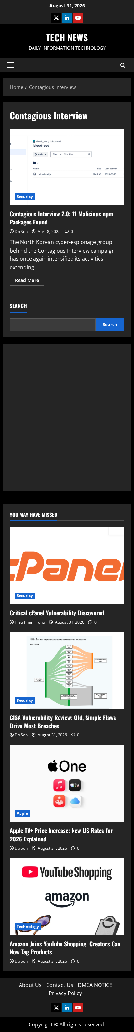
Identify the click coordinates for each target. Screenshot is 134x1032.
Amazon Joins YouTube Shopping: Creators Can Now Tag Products (65, 947)
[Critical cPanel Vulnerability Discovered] (67, 565)
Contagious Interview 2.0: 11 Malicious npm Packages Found (67, 167)
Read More (29, 281)
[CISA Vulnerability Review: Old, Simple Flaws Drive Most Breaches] (67, 670)
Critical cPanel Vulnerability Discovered (57, 612)
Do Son (21, 231)
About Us (30, 985)
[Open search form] (122, 65)
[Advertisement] (67, 417)
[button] (10, 65)
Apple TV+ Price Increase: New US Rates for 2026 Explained (61, 834)
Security (25, 196)
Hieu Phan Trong (30, 622)
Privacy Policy (65, 993)
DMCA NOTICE (95, 985)
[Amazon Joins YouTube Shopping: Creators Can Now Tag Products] (67, 896)
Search (18, 306)
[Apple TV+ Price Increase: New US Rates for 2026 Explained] (67, 783)
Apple (22, 813)
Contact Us (59, 985)
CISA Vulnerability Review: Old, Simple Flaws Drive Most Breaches (63, 721)
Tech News (67, 37)
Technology (28, 926)
